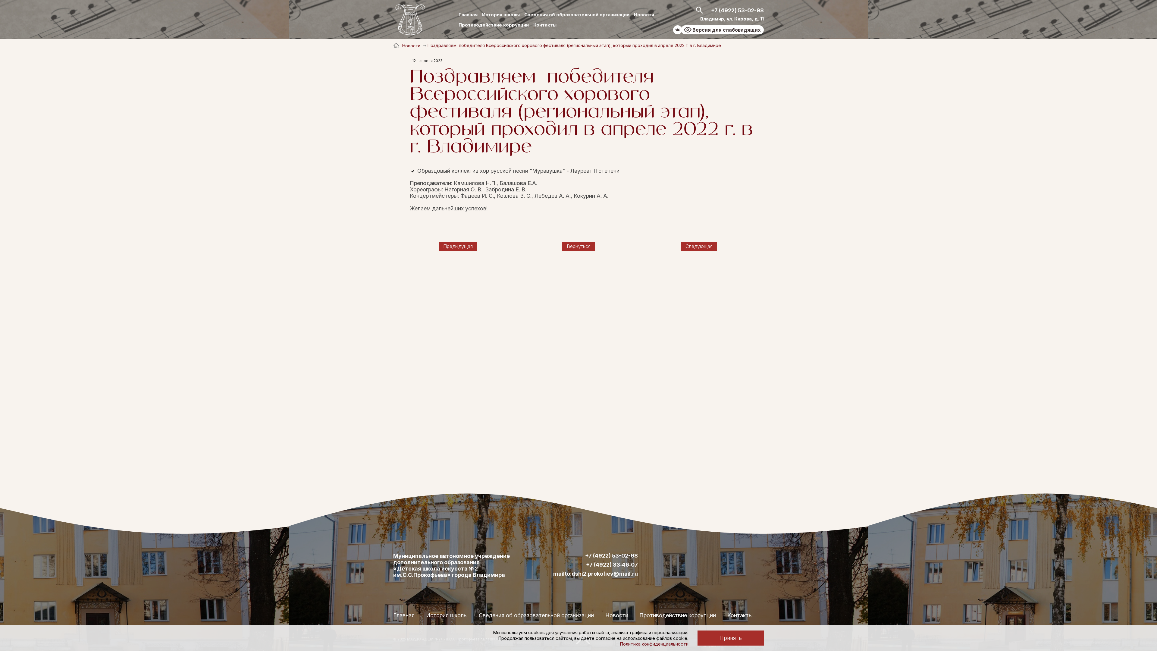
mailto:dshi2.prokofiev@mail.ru (595, 574)
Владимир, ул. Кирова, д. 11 (732, 19)
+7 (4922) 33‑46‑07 (612, 565)
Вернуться (579, 246)
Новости (644, 14)
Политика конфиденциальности (654, 644)
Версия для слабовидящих (726, 30)
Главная (468, 14)
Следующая (699, 246)
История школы (501, 14)
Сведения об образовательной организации (576, 14)
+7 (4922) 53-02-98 (737, 10)
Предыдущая (458, 246)
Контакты (545, 25)
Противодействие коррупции (494, 25)
